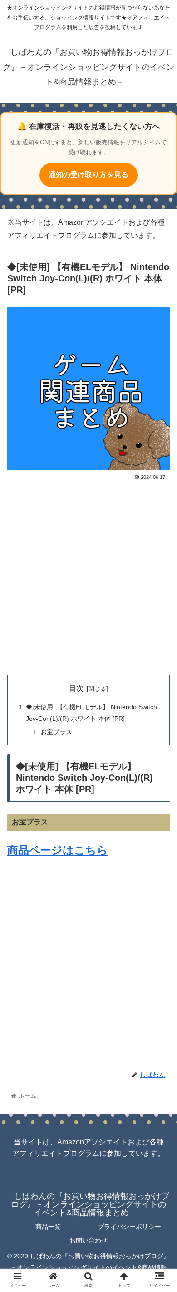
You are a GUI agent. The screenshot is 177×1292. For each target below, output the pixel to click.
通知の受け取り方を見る (88, 174)
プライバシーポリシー (129, 1226)
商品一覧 (48, 1226)
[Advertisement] (88, 576)
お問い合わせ (88, 1240)
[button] (159, 939)
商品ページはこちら (57, 850)
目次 (76, 688)
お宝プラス (56, 731)
